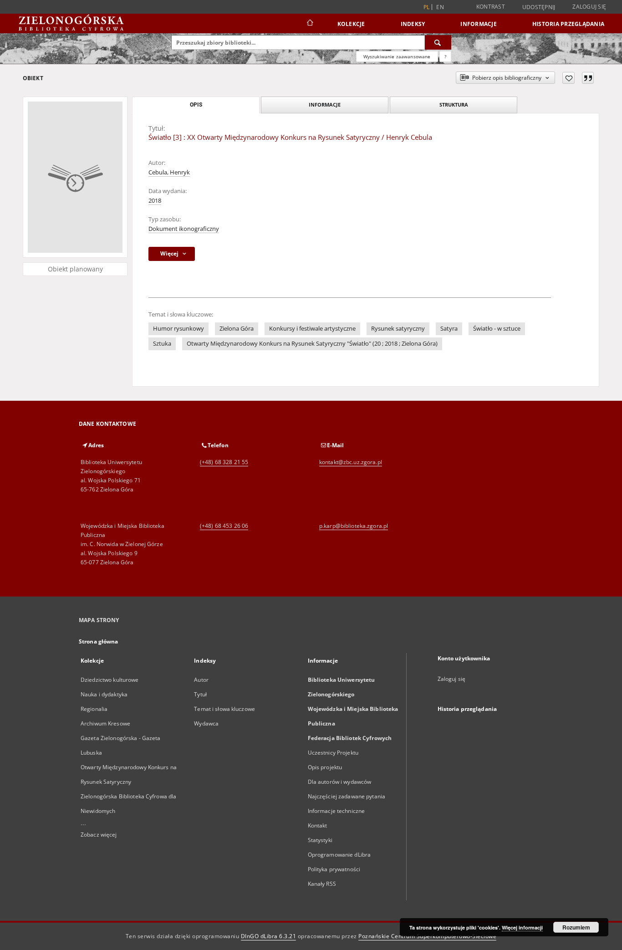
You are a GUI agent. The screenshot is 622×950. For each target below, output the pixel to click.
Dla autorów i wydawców (340, 782)
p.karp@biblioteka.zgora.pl (353, 526)
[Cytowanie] (588, 78)
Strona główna (98, 641)
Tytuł (200, 694)
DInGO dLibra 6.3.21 (268, 936)
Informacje (478, 24)
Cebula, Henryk (169, 172)
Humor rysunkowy (178, 328)
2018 (154, 200)
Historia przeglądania (568, 24)
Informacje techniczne (336, 811)
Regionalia (94, 709)
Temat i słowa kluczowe (224, 709)
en (440, 7)
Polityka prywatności (334, 869)
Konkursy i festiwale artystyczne (312, 328)
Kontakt (317, 825)
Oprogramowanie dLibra (339, 854)
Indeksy (413, 24)
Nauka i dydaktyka (104, 694)
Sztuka (162, 343)
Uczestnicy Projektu (333, 752)
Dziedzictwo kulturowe (110, 680)
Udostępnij (539, 7)
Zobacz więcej (99, 834)
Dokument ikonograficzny (183, 229)
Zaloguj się (589, 6)
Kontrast (490, 6)
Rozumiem (576, 927)
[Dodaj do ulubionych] (568, 78)
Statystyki (320, 840)
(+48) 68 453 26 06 (224, 526)
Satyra (449, 328)
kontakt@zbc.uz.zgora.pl (350, 462)
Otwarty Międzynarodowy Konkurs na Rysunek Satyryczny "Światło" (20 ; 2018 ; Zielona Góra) (312, 343)
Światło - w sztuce (496, 328)
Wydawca (206, 723)
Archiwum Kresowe (105, 723)
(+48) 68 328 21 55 (224, 462)
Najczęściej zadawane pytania (346, 796)
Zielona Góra (236, 328)
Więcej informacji (522, 927)
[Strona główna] (309, 24)
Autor (201, 680)
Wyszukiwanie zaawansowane (397, 56)
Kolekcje (351, 24)
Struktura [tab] (453, 104)
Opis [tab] (196, 105)
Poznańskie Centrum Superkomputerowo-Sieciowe (427, 936)
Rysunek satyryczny (398, 328)
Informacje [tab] (325, 104)
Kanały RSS (322, 884)
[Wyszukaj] (438, 42)
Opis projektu (325, 767)
